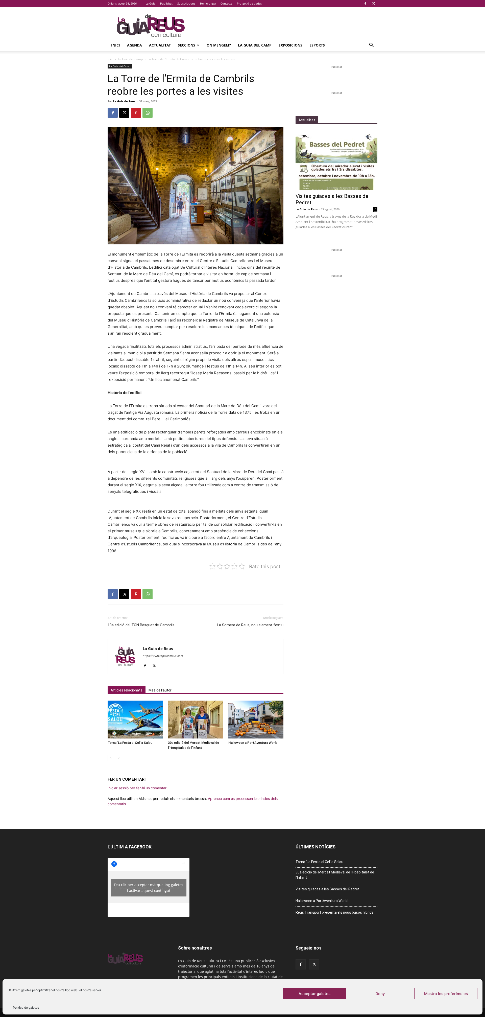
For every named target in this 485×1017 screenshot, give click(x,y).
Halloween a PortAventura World (253, 743)
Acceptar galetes (314, 993)
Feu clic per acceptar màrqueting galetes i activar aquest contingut (148, 887)
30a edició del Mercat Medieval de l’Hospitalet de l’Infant (335, 875)
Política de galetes (26, 1007)
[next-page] (119, 758)
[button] (371, 45)
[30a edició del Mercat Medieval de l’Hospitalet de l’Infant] (195, 719)
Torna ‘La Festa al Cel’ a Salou (130, 743)
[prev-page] (111, 758)
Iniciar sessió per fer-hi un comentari (137, 788)
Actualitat (160, 45)
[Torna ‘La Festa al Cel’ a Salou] (135, 719)
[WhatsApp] (147, 113)
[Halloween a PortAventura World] (255, 719)
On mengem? (219, 45)
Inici (115, 45)
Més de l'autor (160, 690)
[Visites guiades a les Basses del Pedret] (336, 160)
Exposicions (290, 45)
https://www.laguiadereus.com (163, 656)
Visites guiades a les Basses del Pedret (327, 889)
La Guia (150, 3)
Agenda (134, 45)
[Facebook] (365, 3)
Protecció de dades (249, 3)
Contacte (226, 3)
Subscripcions (186, 3)
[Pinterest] (136, 113)
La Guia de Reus (124, 101)
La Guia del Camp (255, 45)
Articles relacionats (126, 690)
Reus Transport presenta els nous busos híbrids (335, 912)
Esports (317, 45)
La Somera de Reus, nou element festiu (250, 625)
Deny (380, 993)
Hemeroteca (208, 3)
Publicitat (166, 3)
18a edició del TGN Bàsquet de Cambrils (141, 625)
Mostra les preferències (446, 993)
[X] (373, 3)
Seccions (186, 45)
